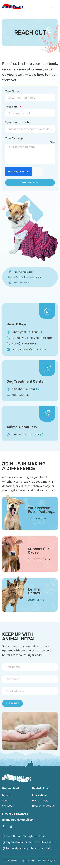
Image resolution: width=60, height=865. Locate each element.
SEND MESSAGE (30, 182)
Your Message (14, 138)
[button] (54, 6)
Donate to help (37, 559)
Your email (13, 106)
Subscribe (12, 703)
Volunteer (34, 599)
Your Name (13, 91)
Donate (6, 795)
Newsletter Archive (43, 806)
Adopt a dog (35, 518)
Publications (39, 795)
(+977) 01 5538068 (15, 814)
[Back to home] (12, 6)
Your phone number (18, 122)
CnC (54, 860)
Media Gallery (40, 800)
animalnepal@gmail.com (18, 819)
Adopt (5, 800)
